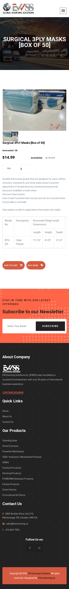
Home (5, 411)
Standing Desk (9, 440)
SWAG (5, 462)
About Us (7, 416)
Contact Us (7, 422)
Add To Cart (10, 265)
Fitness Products (10, 484)
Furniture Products (11, 468)
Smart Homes (9, 489)
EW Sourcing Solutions (39, 573)
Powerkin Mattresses (13, 451)
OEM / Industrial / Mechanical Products (22, 457)
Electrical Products (11, 473)
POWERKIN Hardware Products (17, 478)
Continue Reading (12, 392)
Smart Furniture (10, 446)
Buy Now (33, 265)
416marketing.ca (46, 578)
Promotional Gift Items (13, 495)
